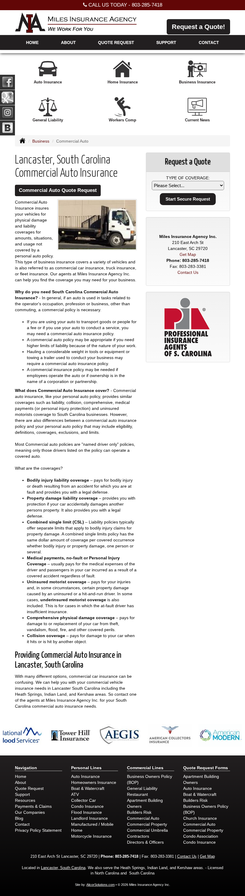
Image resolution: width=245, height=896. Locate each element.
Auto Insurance (85, 776)
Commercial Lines (145, 767)
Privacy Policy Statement (38, 830)
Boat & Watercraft (87, 788)
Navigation (26, 767)
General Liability (142, 788)
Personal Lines (86, 767)
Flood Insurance (86, 812)
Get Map (188, 254)
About (68, 42)
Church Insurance (200, 818)
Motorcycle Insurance (91, 836)
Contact (209, 42)
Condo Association (200, 836)
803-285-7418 (147, 5)
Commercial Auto (143, 818)
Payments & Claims (33, 806)
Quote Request (29, 788)
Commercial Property (147, 824)
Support (22, 794)
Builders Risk (139, 812)
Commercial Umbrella (147, 830)
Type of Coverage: (188, 177)
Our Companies (30, 812)
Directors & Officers (145, 842)
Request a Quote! (198, 26)
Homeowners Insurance (93, 782)
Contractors (138, 836)
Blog (19, 818)
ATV (75, 794)
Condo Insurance (87, 806)
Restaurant (137, 794)
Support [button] (166, 42)
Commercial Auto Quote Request (58, 190)
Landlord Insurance (89, 818)
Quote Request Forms (205, 767)
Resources (25, 800)
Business (40, 141)
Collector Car (83, 800)
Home (32, 42)
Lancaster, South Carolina (63, 868)
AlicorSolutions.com (100, 884)
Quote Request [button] (116, 42)
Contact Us (187, 272)
